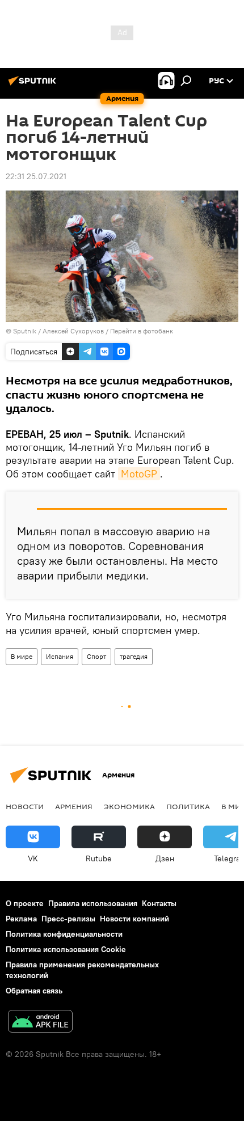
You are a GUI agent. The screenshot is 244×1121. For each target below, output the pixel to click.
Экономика (129, 806)
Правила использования (92, 903)
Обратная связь (34, 990)
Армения (73, 806)
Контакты (159, 903)
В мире (21, 656)
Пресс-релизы (68, 918)
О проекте (25, 903)
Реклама (21, 918)
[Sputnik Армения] (34, 85)
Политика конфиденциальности (64, 934)
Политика (188, 806)
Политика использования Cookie (66, 949)
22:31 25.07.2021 (36, 176)
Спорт (96, 656)
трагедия (134, 656)
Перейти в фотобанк (141, 331)
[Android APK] (40, 1022)
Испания (59, 656)
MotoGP (139, 473)
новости (25, 806)
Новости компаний (134, 918)
